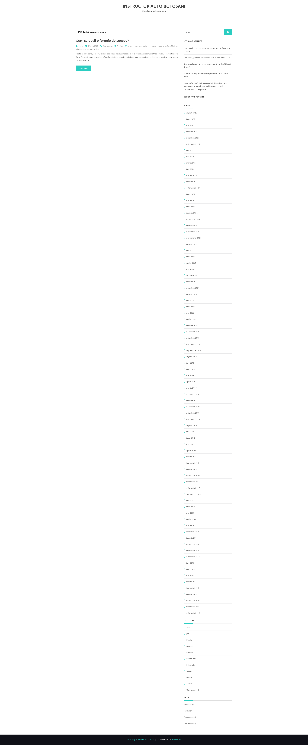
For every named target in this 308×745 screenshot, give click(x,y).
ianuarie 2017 (192, 538)
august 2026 (191, 113)
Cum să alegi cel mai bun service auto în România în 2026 (207, 57)
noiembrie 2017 (192, 481)
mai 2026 (190, 125)
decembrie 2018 (193, 406)
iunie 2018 (190, 438)
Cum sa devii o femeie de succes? (102, 40)
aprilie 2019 (191, 381)
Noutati (120, 46)
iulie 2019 (190, 363)
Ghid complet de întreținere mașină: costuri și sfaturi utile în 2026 (207, 50)
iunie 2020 (190, 306)
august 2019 (191, 356)
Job (187, 633)
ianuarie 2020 (192, 325)
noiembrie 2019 (192, 338)
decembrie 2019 (193, 331)
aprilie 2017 (191, 519)
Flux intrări (188, 711)
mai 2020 (190, 313)
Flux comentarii (190, 717)
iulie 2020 (190, 300)
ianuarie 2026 (192, 131)
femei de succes (134, 46)
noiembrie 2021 (192, 225)
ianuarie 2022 (192, 213)
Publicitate (190, 665)
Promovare (191, 658)
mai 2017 (190, 513)
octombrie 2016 (193, 556)
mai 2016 (190, 575)
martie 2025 (191, 163)
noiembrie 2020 (192, 288)
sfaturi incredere (93, 49)
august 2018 (191, 425)
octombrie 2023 (193, 188)
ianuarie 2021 (192, 281)
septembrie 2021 (193, 238)
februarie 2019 (192, 394)
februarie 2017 (192, 531)
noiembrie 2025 (192, 138)
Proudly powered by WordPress (140, 740)
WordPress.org (190, 723)
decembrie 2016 (193, 544)
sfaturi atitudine (171, 46)
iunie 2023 (190, 194)
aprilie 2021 (191, 263)
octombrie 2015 (193, 613)
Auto (188, 627)
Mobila (189, 640)
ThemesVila (176, 740)
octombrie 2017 (193, 488)
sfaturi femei (81, 49)
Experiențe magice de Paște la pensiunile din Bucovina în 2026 (207, 75)
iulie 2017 (190, 500)
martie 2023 (191, 200)
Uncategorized (192, 690)
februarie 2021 (192, 275)
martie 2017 (191, 525)
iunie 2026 (190, 119)
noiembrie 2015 (192, 606)
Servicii (189, 677)
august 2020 (191, 294)
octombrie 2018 (193, 419)
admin (81, 46)
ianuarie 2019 (192, 400)
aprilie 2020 (191, 319)
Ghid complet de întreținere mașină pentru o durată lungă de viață (207, 65)
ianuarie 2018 (192, 469)
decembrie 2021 (193, 219)
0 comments (108, 46)
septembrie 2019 (193, 350)
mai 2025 (190, 156)
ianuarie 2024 (192, 181)
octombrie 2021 (193, 231)
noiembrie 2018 (192, 413)
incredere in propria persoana (152, 46)
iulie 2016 (190, 563)
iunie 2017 (190, 506)
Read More (83, 68)
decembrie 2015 (193, 600)
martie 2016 (191, 581)
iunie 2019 (190, 369)
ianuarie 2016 (192, 594)
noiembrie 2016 (192, 550)
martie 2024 (191, 175)
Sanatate (190, 671)
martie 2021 (191, 269)
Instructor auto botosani (154, 6)
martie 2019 (191, 388)
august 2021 (191, 244)
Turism (189, 683)
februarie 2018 (192, 463)
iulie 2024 (190, 169)
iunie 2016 (190, 569)
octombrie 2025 (193, 144)
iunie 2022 (190, 206)
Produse (189, 652)
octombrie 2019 (193, 344)
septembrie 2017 (193, 494)
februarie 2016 (192, 588)
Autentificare (189, 704)
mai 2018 (190, 444)
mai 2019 (190, 375)
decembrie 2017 (193, 475)
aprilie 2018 (191, 450)
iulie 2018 (190, 431)
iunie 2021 (190, 256)
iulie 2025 (190, 150)
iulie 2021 (190, 250)
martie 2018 (191, 456)
